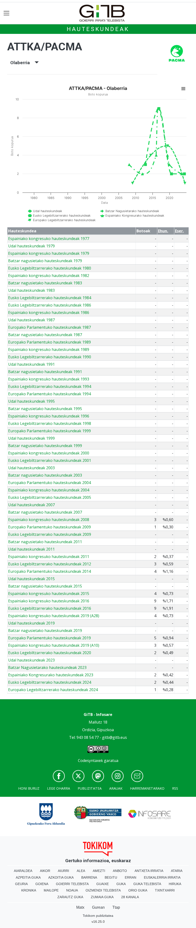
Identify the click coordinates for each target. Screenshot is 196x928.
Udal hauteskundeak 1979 (31, 246)
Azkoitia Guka (61, 877)
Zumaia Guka (102, 897)
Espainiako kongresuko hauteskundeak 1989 (48, 349)
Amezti (99, 871)
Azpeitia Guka (28, 877)
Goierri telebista (72, 884)
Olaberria (22, 62)
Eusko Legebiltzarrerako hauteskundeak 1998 (49, 423)
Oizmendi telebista (103, 890)
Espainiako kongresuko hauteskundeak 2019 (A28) (53, 615)
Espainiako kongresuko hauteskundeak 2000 (48, 453)
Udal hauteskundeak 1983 (31, 290)
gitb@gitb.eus (114, 737)
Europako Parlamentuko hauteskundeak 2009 (49, 527)
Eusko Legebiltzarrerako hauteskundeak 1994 (49, 386)
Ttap (116, 907)
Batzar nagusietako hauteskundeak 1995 (45, 408)
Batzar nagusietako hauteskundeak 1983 (45, 283)
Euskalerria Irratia (162, 877)
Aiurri (63, 871)
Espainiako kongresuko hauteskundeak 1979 (48, 253)
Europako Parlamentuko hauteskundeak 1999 (49, 430)
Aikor (45, 871)
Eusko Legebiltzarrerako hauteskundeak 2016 (49, 608)
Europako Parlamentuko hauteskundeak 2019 (49, 638)
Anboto (120, 871)
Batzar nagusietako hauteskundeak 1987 (45, 334)
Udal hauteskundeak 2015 (31, 578)
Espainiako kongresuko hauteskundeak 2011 (48, 556)
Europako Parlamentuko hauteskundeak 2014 (49, 571)
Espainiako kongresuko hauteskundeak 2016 (48, 601)
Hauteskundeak (98, 29)
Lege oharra (58, 788)
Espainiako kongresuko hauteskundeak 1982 (48, 275)
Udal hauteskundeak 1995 (31, 401)
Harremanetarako (147, 788)
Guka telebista (147, 884)
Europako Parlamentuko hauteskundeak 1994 (49, 393)
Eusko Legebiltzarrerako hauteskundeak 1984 (49, 297)
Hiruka (175, 884)
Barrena (89, 877)
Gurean (98, 907)
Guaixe (102, 884)
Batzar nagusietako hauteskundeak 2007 (45, 512)
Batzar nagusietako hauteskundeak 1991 (45, 371)
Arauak (115, 788)
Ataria (176, 871)
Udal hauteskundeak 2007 (31, 504)
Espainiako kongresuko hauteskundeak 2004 (48, 490)
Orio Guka (137, 890)
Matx (80, 907)
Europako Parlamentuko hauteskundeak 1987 (49, 327)
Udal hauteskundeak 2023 (31, 660)
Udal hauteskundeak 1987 (31, 320)
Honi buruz (28, 788)
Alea (81, 871)
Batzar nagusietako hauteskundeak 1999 (45, 445)
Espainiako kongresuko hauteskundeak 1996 (48, 416)
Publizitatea (90, 788)
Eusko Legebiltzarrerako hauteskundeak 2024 (49, 682)
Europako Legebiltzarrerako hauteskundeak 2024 (53, 689)
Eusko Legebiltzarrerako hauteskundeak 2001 (49, 460)
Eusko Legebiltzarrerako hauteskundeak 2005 (49, 497)
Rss (175, 788)
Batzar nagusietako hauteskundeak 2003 (45, 475)
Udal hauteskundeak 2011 (31, 549)
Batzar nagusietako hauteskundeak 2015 (45, 586)
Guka (121, 884)
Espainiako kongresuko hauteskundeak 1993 (48, 379)
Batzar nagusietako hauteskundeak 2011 (45, 541)
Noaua (72, 890)
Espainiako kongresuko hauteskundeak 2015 (48, 593)
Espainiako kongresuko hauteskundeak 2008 (48, 519)
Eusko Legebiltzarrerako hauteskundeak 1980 (49, 268)
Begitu (111, 877)
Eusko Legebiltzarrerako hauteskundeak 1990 (49, 357)
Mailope (51, 890)
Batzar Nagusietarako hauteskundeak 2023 (47, 667)
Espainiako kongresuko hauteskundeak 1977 (48, 238)
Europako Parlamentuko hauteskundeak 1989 (49, 342)
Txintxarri (165, 890)
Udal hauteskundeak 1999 (31, 438)
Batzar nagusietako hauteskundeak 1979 (45, 260)
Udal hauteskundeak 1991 (31, 364)
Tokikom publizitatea (98, 916)
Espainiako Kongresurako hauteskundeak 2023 (50, 675)
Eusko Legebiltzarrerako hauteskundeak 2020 (49, 652)
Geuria (21, 884)
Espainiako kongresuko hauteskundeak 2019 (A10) (53, 645)
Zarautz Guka (70, 897)
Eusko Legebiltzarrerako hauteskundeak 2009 (49, 534)
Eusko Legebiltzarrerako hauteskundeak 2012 (49, 564)
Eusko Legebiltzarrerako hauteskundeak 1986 (49, 305)
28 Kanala (130, 897)
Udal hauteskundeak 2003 (31, 467)
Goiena (41, 884)
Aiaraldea (23, 871)
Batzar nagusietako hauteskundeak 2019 (45, 630)
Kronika (28, 890)
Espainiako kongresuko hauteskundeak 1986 (48, 312)
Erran (130, 877)
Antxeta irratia (149, 871)
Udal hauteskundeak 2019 (31, 623)
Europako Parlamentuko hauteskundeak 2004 (49, 482)
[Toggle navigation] (6, 13)
